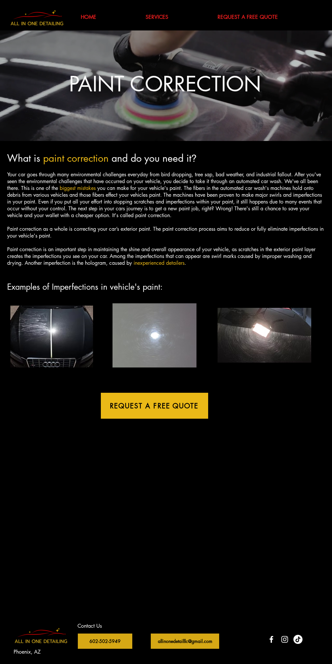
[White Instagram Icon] (284, 639)
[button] (157, 17)
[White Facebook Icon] (271, 639)
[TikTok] (297, 639)
